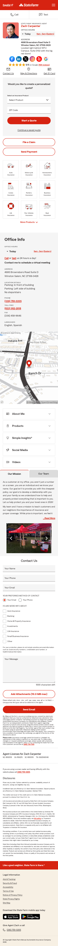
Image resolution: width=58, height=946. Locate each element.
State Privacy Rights (11, 899)
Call (7, 258)
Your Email (10, 588)
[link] (29, 5)
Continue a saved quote (29, 130)
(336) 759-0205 (13, 301)
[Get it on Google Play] (30, 916)
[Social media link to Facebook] (12, 59)
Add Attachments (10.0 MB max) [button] (29, 694)
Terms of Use (8, 891)
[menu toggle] (53, 5)
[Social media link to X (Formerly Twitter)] (25, 59)
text (14, 258)
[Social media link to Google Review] (46, 59)
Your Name (10, 568)
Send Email (29, 709)
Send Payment (29, 151)
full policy (37, 818)
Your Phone (10, 578)
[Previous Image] (11, 538)
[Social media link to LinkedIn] (19, 59)
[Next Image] (46, 538)
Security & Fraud (10, 883)
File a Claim (29, 142)
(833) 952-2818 (13, 308)
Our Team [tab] (43, 473)
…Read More (49, 518)
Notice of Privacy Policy (12, 895)
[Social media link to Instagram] (32, 59)
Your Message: (11, 659)
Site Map (6, 903)
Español (6, 5)
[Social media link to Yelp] (39, 59)
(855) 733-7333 (29, 744)
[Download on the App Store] (11, 916)
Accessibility (8, 887)
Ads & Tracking (9, 879)
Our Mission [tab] (14, 474)
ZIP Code (13, 110)
